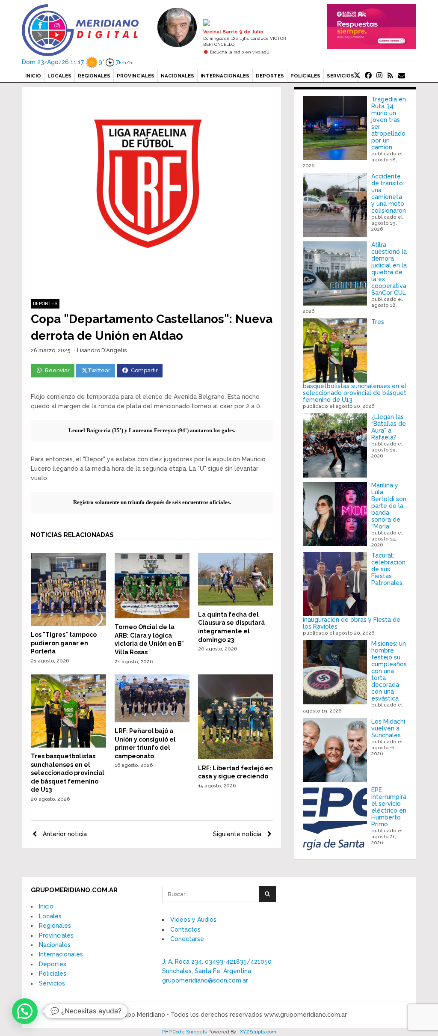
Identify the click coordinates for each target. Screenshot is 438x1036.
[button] (25, 1011)
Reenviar (57, 370)
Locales (59, 76)
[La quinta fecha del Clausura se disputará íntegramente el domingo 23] (235, 603)
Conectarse (187, 938)
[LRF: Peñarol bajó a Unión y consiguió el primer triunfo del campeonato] (152, 720)
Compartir (144, 370)
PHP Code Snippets (184, 1032)
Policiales (305, 76)
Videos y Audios (193, 919)
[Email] (401, 75)
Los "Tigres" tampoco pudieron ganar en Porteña (64, 643)
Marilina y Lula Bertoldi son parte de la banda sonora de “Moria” (388, 506)
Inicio (33, 76)
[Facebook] (368, 75)
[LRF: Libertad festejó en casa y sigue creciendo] (235, 757)
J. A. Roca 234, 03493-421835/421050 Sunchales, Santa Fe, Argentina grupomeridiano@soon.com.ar (217, 971)
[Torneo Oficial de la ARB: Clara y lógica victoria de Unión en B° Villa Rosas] (152, 616)
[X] (357, 75)
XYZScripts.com (258, 1032)
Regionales (94, 76)
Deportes (270, 76)
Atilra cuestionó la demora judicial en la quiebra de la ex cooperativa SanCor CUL (389, 268)
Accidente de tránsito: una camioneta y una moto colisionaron (388, 193)
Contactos (185, 929)
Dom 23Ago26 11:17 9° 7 (77, 62)
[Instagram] (379, 75)
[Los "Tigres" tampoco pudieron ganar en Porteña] (68, 623)
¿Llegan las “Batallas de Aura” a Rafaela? (388, 427)
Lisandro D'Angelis (102, 350)
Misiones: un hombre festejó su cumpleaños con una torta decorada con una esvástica (389, 671)
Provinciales (135, 76)
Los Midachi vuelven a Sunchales (388, 728)
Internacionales (225, 76)
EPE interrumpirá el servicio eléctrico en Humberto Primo (388, 807)
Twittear (99, 370)
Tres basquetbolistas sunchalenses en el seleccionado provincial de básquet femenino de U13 (67, 773)
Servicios (340, 76)
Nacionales (177, 76)
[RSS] (390, 75)
